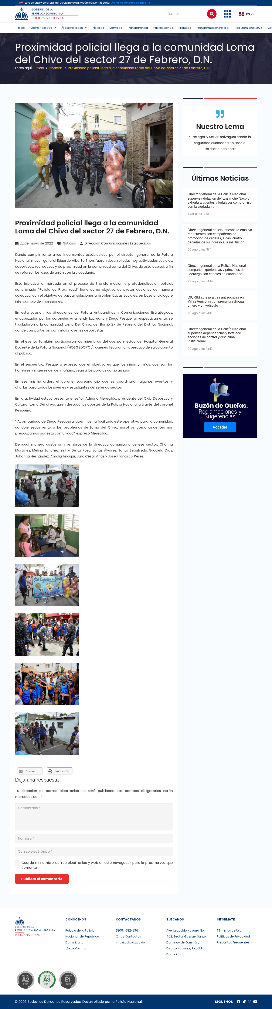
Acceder (220, 427)
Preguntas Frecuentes (233, 942)
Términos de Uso (229, 930)
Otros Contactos (128, 936)
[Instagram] (249, 1002)
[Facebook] (238, 1001)
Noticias (69, 243)
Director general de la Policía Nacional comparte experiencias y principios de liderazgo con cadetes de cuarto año (217, 270)
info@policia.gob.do (130, 942)
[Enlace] (47, 13)
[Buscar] (212, 14)
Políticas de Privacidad (233, 936)
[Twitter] (244, 1001)
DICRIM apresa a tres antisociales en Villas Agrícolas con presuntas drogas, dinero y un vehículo (216, 301)
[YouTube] (255, 1001)
